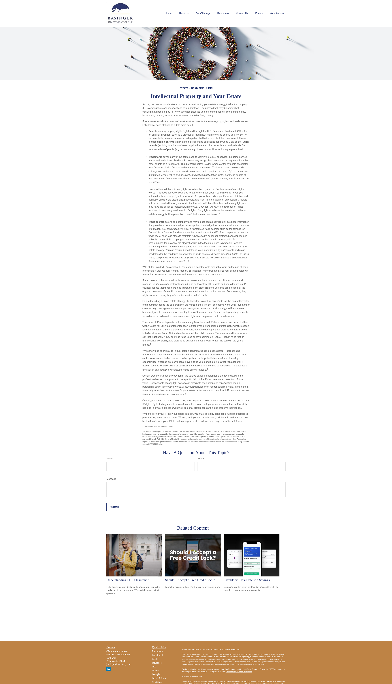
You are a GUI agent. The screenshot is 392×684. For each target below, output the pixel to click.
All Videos (157, 681)
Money (155, 670)
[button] (168, 13)
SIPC (264, 681)
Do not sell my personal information (239, 671)
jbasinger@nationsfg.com (118, 664)
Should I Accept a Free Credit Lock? (190, 580)
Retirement (157, 651)
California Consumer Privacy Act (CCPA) (259, 669)
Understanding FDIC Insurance (127, 580)
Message (111, 479)
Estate (155, 658)
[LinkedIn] (108, 669)
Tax (154, 666)
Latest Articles (159, 678)
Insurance (157, 662)
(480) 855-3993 (120, 651)
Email (201, 458)
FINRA (259, 681)
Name (109, 458)
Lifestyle (156, 674)
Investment (157, 655)
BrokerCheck (236, 649)
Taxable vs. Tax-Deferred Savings (247, 580)
